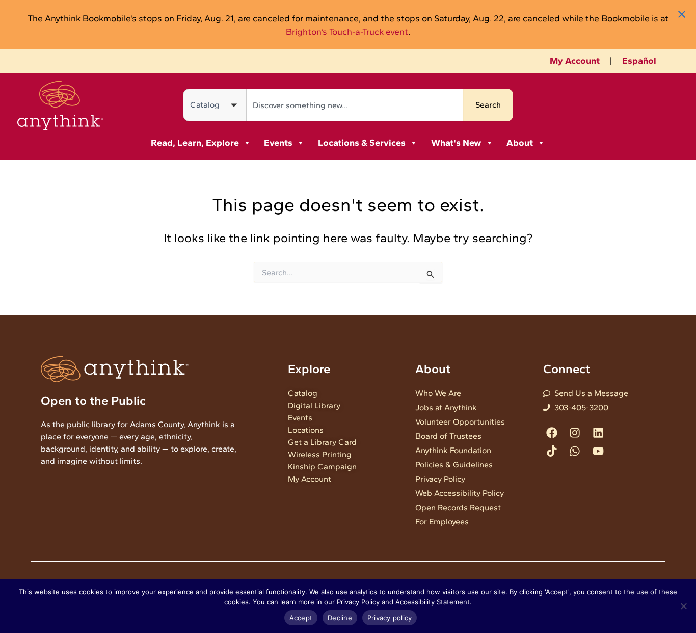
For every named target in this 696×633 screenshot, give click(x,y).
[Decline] (683, 606)
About (519, 142)
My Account (575, 60)
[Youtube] (598, 451)
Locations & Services (362, 142)
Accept (301, 618)
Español (639, 60)
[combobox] (354, 105)
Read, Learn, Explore (195, 142)
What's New (456, 142)
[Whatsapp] (575, 451)
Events (278, 142)
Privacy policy (389, 618)
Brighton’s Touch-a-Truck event (347, 31)
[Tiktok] (552, 451)
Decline (340, 618)
